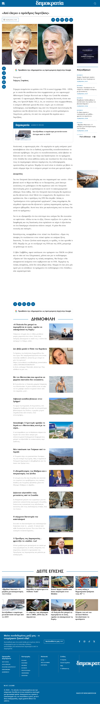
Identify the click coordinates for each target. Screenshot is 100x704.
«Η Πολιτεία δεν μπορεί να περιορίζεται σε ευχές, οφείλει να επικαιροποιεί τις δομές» (27, 327)
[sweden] (61, 500)
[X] (58, 20)
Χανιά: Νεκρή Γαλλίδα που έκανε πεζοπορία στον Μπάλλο (61, 592)
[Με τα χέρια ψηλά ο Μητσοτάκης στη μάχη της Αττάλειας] (61, 430)
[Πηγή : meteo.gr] (86, 582)
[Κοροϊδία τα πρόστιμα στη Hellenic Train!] (37, 582)
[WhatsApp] (67, 20)
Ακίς (61, 665)
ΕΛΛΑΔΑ (79, 122)
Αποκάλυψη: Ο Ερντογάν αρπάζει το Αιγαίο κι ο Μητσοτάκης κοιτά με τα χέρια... (29, 425)
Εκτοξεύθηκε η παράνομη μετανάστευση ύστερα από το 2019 (50, 133)
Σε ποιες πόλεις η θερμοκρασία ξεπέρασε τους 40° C (84, 592)
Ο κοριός (63, 660)
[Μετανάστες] (13, 605)
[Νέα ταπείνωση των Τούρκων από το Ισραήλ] (61, 456)
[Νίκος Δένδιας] (61, 478)
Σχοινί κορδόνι (65, 662)
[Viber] (62, 20)
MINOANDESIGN (90, 693)
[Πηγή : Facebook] (61, 356)
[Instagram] (84, 642)
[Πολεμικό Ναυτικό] (13, 582)
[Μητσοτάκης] (61, 384)
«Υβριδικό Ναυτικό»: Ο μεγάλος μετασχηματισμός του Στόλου (86, 126)
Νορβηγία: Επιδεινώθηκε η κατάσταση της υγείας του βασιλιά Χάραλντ (86, 102)
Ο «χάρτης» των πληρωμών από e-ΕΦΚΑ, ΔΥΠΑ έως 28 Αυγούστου (37, 615)
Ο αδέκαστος (64, 668)
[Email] (71, 20)
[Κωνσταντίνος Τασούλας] (61, 545)
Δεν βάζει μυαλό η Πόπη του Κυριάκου (30, 349)
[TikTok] (89, 642)
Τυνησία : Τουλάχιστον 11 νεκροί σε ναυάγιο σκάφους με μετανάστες (86, 89)
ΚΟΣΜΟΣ (80, 75)
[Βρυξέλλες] (61, 524)
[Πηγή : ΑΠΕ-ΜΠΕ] (37, 605)
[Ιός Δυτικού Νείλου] (86, 605)
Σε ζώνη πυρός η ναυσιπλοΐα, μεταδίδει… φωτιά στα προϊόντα (85, 114)
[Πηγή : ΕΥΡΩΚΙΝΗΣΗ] (62, 582)
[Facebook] (53, 20)
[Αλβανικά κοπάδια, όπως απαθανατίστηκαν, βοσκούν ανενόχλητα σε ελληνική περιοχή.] (61, 406)
